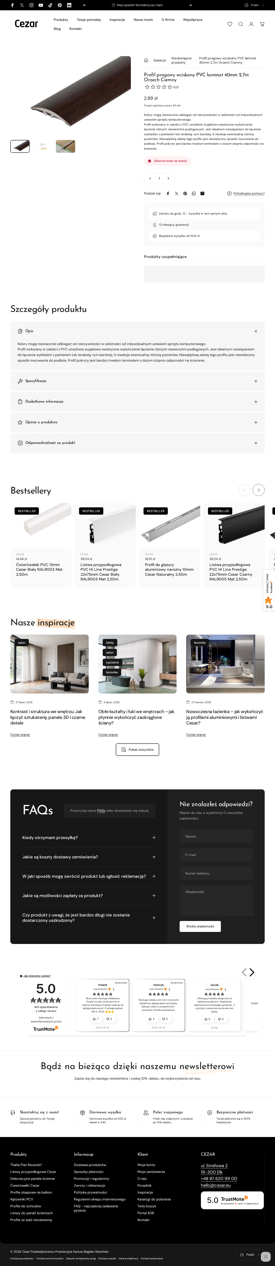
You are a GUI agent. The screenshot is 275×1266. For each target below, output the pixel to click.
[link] (214, 1165)
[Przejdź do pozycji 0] (20, 146)
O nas (142, 1179)
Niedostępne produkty (181, 60)
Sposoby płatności (89, 1172)
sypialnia (112, 662)
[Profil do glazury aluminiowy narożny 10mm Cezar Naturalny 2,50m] (169, 526)
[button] (244, 972)
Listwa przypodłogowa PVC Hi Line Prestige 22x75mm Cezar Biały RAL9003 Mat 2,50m (101, 572)
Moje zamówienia (151, 1172)
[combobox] (254, 5)
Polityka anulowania (152, 1258)
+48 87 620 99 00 (146, 5)
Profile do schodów (25, 1206)
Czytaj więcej (20, 735)
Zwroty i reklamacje (89, 1185)
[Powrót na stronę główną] (146, 60)
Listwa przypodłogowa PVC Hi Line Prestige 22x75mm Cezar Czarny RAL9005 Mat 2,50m (230, 572)
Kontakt (144, 1220)
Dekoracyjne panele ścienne (32, 1179)
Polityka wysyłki (107, 1258)
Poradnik (144, 1185)
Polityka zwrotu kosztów (50, 1258)
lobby (110, 643)
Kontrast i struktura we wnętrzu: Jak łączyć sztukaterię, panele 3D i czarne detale (47, 717)
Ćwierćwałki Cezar (25, 1185)
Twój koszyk (147, 1206)
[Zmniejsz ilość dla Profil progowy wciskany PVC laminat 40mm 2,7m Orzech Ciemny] (149, 178)
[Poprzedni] (84, 5)
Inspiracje (145, 1192)
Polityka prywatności (90, 1192)
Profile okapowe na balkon (31, 1192)
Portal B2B (146, 1213)
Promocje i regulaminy (91, 1179)
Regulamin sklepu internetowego (100, 1199)
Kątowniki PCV (21, 1199)
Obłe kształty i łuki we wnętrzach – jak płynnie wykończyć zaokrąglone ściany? (136, 717)
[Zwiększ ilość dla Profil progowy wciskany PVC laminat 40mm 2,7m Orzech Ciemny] (169, 178)
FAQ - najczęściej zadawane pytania (96, 1208)
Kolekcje (160, 60)
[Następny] (190, 5)
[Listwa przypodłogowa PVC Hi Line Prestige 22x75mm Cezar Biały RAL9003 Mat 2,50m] (105, 526)
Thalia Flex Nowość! (26, 1165)
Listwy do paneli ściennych (31, 1213)
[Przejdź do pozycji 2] (42, 146)
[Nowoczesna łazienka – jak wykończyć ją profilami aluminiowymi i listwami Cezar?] (225, 664)
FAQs (101, 810)
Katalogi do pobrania (154, 1199)
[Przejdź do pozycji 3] (65, 146)
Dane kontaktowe (128, 1258)
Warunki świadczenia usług (81, 1258)
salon (21, 643)
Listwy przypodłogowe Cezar (33, 1172)
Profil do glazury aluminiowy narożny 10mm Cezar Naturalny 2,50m (169, 569)
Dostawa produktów (90, 1165)
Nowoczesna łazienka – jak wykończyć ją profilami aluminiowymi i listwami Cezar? (224, 717)
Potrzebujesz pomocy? (249, 193)
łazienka (112, 672)
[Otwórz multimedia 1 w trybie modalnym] (70, 96)
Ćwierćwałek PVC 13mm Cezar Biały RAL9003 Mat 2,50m (39, 569)
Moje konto (146, 1165)
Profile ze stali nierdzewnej (31, 1220)
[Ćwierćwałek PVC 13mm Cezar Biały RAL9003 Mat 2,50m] (40, 526)
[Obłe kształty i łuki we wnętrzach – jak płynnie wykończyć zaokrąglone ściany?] (137, 664)
